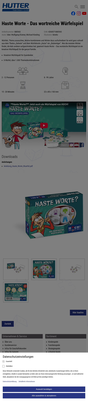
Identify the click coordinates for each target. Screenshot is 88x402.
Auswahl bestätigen (44, 389)
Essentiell (9, 361)
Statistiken (9, 366)
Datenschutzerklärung (10, 381)
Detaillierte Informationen (27, 381)
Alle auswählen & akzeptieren (44, 396)
